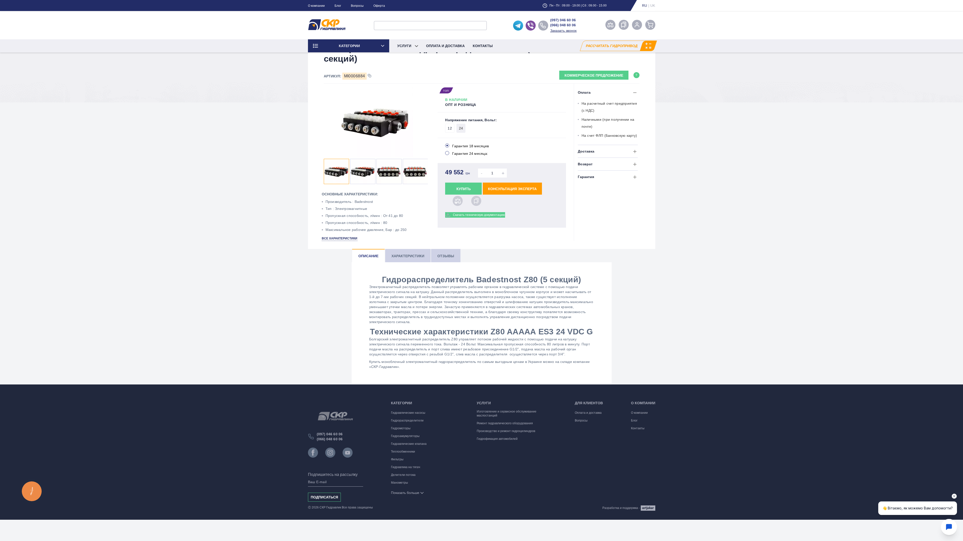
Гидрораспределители (407, 420)
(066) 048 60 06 (563, 25)
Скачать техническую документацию (479, 215)
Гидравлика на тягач (405, 467)
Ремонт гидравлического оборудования (505, 423)
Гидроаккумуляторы (405, 436)
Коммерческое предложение (594, 75)
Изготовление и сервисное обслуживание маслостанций (506, 413)
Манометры (399, 482)
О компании (316, 6)
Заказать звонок (563, 31)
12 (450, 128)
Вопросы (357, 6)
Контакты (483, 46)
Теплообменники (403, 451)
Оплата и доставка (445, 46)
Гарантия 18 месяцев (470, 146)
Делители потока (403, 475)
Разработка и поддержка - (621, 508)
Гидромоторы (401, 428)
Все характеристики (339, 238)
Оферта (379, 6)
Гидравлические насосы (408, 413)
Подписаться (324, 497)
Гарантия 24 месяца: (470, 154)
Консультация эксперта (512, 189)
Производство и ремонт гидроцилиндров (506, 431)
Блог (338, 6)
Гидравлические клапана (409, 444)
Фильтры (397, 459)
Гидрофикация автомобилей (497, 439)
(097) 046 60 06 (563, 20)
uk (652, 6)
